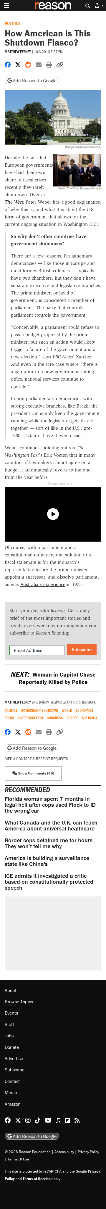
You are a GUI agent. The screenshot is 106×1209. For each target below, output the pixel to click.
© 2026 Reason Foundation (28, 1151)
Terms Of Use (18, 1159)
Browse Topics (19, 1001)
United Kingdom (30, 718)
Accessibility (64, 1151)
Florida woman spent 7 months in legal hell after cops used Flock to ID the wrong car (50, 804)
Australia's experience (42, 584)
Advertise (14, 1058)
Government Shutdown (39, 710)
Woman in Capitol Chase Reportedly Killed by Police (52, 678)
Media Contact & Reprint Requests (36, 758)
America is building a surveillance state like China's (47, 860)
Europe (72, 718)
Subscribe (82, 649)
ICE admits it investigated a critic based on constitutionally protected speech (49, 881)
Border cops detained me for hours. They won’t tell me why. (49, 843)
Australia (89, 718)
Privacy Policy (88, 1151)
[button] (99, 5)
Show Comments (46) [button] (35, 773)
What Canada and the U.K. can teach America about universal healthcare (51, 825)
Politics (13, 23)
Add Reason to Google (34, 80)
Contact (12, 1081)
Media (11, 1092)
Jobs (9, 1036)
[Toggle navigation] (6, 5)
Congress (55, 718)
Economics (84, 710)
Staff (9, 1024)
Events (11, 1013)
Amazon (13, 1104)
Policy (9, 718)
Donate (12, 1047)
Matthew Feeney (18, 51)
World (67, 710)
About (10, 990)
